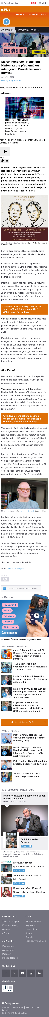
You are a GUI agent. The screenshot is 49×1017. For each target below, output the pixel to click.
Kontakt (29, 937)
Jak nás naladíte (33, 921)
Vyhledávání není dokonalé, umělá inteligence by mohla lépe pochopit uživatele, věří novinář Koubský (21, 419)
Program (20, 14)
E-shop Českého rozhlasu (18, 790)
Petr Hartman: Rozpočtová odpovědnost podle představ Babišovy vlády (29, 738)
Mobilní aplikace (10, 958)
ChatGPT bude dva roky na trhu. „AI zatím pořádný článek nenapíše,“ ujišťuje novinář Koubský (22, 309)
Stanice (6, 929)
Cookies (5, 1007)
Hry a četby (9, 605)
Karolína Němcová (27, 511)
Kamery (44, 14)
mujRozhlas (7, 597)
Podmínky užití (32, 1007)
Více (35, 29)
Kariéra (29, 933)
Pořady (7, 622)
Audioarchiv (32, 14)
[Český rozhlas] (9, 3)
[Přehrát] (5, 151)
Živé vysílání (9, 627)
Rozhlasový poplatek (36, 941)
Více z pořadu (10, 731)
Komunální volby (10, 925)
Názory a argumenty (11, 80)
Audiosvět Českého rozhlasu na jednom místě (21, 640)
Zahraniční (7, 29)
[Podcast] (2, 161)
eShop (5, 933)
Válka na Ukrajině (10, 921)
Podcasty (6, 954)
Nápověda (31, 925)
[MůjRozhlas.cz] (5, 93)
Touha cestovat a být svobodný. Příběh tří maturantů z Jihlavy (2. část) (30, 667)
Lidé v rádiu (31, 929)
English (5, 1010)
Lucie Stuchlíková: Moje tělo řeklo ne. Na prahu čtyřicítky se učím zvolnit (30, 679)
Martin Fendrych (16, 568)
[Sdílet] (7, 161)
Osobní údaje (18, 1007)
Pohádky (8, 616)
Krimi (6, 610)
